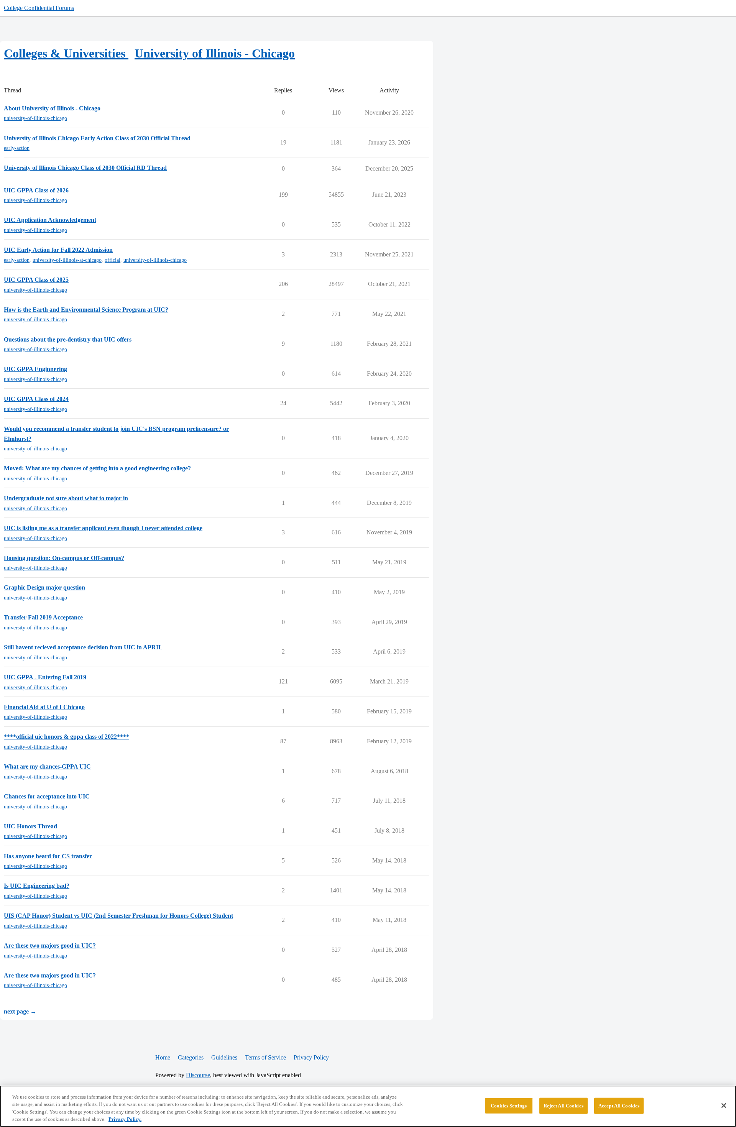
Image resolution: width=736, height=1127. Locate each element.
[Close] (723, 1105)
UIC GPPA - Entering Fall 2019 (45, 677)
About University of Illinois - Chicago (52, 108)
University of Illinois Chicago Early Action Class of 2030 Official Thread (97, 138)
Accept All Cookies (618, 1106)
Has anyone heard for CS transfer (48, 856)
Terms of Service (265, 1057)
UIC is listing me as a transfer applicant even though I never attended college (103, 528)
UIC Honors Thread (30, 826)
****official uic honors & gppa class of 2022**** (66, 736)
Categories (191, 1057)
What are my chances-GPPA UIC (47, 766)
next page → (20, 1011)
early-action (17, 148)
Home (162, 1057)
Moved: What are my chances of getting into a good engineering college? (97, 468)
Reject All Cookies (563, 1106)
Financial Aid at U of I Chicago (44, 707)
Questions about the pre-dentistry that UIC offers (67, 339)
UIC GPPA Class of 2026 (36, 190)
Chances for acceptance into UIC (47, 796)
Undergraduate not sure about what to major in (66, 498)
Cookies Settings (509, 1106)
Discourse (198, 1075)
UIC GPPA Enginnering (35, 369)
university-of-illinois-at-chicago (67, 260)
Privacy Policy (311, 1057)
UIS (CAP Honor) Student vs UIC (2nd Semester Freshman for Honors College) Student (118, 915)
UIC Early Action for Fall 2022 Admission (58, 249)
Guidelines (224, 1057)
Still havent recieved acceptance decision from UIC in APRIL (83, 647)
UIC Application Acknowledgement (50, 220)
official (112, 260)
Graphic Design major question (44, 587)
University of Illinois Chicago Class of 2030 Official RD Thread (85, 167)
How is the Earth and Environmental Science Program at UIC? (86, 309)
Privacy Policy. (124, 1119)
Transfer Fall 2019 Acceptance (43, 617)
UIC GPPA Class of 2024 (36, 399)
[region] (368, 1106)
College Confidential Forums (39, 8)
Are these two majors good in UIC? (50, 945)
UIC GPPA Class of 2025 (36, 279)
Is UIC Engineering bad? (36, 885)
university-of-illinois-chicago (35, 118)
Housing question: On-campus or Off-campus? (64, 558)
